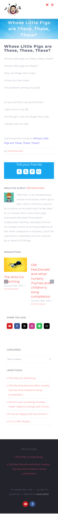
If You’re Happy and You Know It (13, 269)
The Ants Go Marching (21, 361)
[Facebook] (17, 309)
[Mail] (47, 309)
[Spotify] (39, 309)
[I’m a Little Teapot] (42, 264)
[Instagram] (32, 309)
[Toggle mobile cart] (47, 4)
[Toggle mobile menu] (52, 4)
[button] (6, 273)
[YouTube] (10, 309)
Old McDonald (15, 151)
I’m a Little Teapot (19, 404)
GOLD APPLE (42, 477)
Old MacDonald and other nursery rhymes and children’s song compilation (29, 374)
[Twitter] (24, 309)
